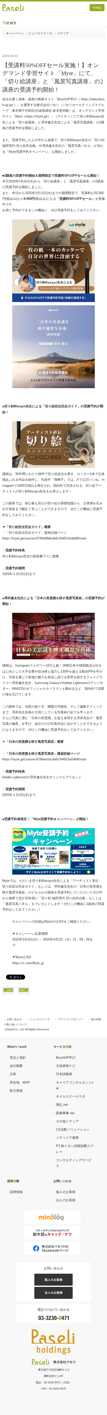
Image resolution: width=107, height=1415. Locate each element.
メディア (63, 33)
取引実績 (16, 1091)
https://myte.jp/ (37, 116)
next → (23, 990)
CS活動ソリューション (73, 1129)
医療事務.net (65, 1113)
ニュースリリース (40, 33)
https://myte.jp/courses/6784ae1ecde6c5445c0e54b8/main (44, 759)
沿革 (13, 1074)
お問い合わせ (14, 1019)
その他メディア (67, 1121)
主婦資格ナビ (65, 1066)
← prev (8, 990)
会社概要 (16, 1066)
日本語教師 (64, 1074)
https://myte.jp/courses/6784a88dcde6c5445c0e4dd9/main (44, 538)
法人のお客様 (65, 1200)
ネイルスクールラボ (70, 1096)
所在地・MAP (20, 1082)
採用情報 (16, 1192)
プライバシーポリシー (70, 1019)
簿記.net (62, 1104)
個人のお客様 (65, 1192)
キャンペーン (15, 33)
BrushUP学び (65, 1057)
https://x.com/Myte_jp (28, 963)
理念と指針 (18, 1057)
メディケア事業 (67, 1138)
